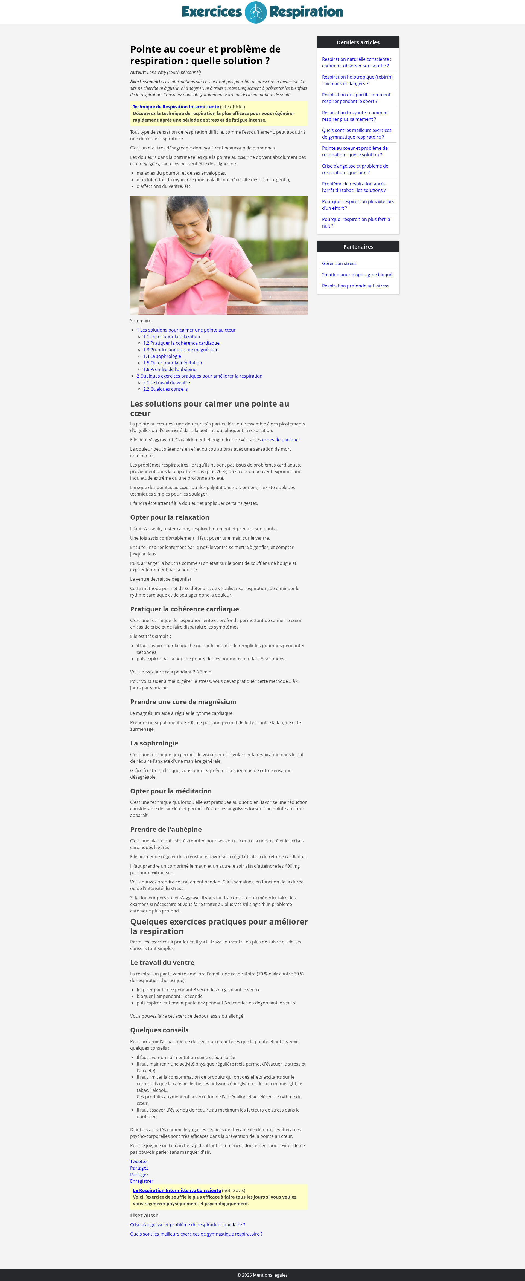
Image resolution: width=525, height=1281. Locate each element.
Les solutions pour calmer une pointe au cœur (186, 330)
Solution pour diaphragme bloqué (357, 275)
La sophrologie (162, 356)
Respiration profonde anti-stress (355, 286)
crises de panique (280, 440)
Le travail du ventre (166, 382)
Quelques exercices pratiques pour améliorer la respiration (199, 376)
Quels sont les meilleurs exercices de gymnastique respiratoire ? (196, 1234)
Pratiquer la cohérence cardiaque (181, 343)
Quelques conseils (165, 389)
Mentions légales (270, 1275)
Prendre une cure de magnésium (180, 350)
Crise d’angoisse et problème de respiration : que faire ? (187, 1225)
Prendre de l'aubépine (169, 369)
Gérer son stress (339, 263)
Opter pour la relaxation (171, 336)
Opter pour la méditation (172, 363)
